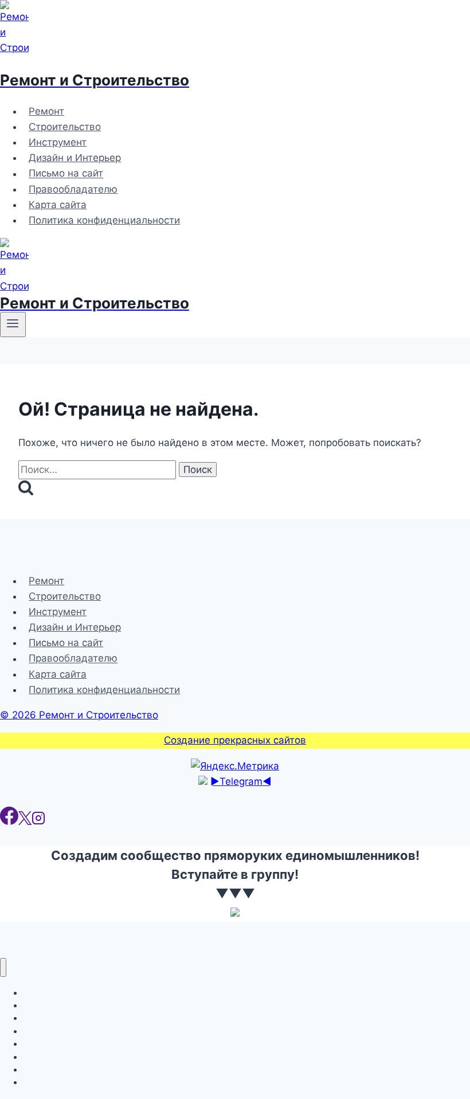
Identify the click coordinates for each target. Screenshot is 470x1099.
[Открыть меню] (13, 324)
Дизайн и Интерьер (75, 157)
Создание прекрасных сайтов (235, 740)
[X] (25, 821)
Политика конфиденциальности (104, 220)
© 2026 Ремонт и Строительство (79, 715)
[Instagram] (38, 821)
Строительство (65, 126)
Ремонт (46, 111)
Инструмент (58, 142)
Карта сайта (58, 204)
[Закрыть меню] (3, 967)
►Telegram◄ (241, 781)
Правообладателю (73, 189)
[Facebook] (9, 821)
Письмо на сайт (66, 173)
